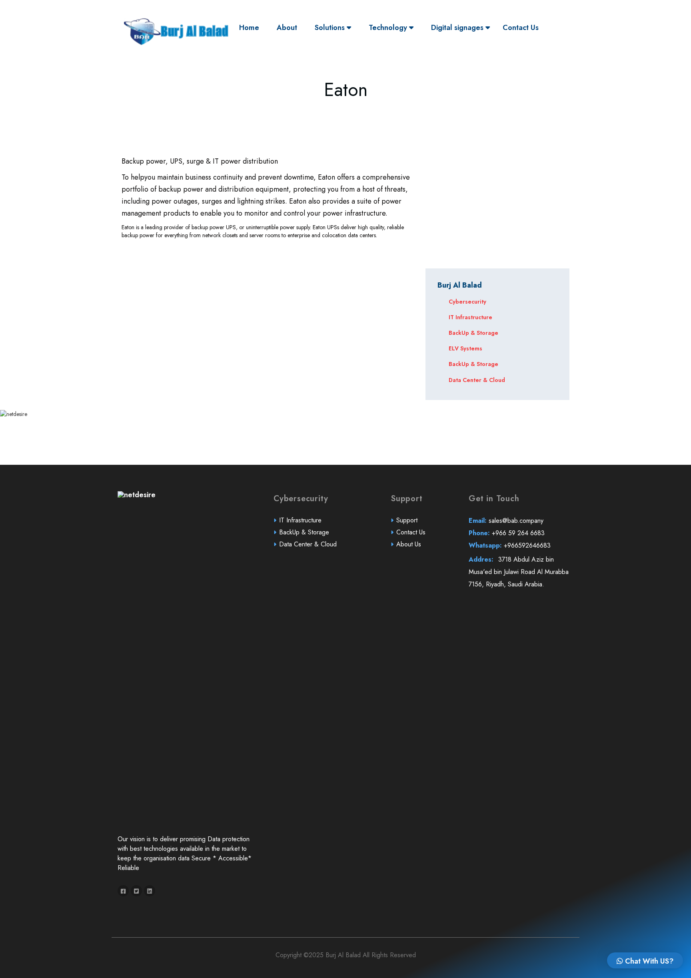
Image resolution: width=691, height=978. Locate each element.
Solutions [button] (331, 27)
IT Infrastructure (470, 317)
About (287, 27)
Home (251, 27)
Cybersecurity (467, 302)
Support (406, 520)
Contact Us (521, 27)
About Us (408, 544)
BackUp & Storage (473, 333)
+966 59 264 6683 (507, 533)
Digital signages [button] (458, 27)
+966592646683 (510, 545)
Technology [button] (389, 27)
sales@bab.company (506, 520)
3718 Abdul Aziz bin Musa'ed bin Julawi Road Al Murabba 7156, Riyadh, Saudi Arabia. (519, 572)
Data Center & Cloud (477, 380)
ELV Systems (465, 348)
